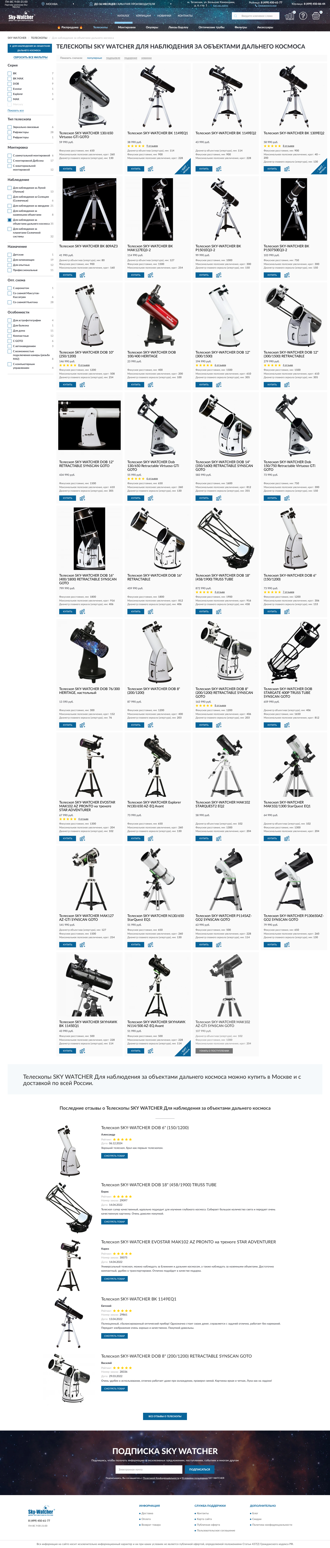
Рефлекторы (21, 132)
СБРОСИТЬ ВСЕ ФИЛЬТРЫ (31, 57)
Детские (18, 254)
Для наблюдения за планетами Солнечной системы (26, 233)
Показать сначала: (71, 58)
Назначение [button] (17, 246)
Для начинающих (23, 260)
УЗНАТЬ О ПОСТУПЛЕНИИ (214, 1051)
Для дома (19, 330)
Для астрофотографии (27, 320)
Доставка (147, 1513)
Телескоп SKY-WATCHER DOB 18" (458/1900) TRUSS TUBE (159, 1185)
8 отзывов (288, 146)
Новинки (164, 16)
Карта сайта (204, 1519)
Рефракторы (21, 137)
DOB (16, 84)
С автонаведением (24, 346)
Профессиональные (25, 270)
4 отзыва (288, 365)
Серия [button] (13, 65)
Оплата (146, 1519)
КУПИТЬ (67, 169)
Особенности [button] (18, 312)
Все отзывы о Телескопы (165, 1416)
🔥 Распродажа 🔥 (70, 27)
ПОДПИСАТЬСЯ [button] (199, 1469)
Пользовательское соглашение (216, 1530)
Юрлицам (143, 16)
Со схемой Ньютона (25, 302)
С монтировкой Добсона (28, 160)
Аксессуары (265, 27)
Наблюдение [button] (18, 180)
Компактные (21, 336)
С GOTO (18, 341)
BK (15, 73)
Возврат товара (151, 1525)
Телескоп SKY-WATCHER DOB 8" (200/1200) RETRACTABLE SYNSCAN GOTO (176, 1356)
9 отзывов (152, 146)
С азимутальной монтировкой (31, 155)
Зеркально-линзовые (26, 127)
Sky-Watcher (20, 6)
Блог (255, 1513)
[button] (266, 5)
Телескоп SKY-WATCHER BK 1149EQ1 (138, 1299)
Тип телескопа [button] (19, 119)
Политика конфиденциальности (272, 1525)
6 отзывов (220, 365)
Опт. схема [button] (16, 280)
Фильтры (241, 27)
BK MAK (18, 78)
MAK (16, 99)
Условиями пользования (195, 1478)
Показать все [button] (16, 110)
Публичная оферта (208, 1525)
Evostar (17, 89)
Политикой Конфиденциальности (161, 1478)
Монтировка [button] (18, 147)
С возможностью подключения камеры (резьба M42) (31, 355)
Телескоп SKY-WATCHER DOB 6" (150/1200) (145, 1128)
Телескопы (100, 27)
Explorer (18, 94)
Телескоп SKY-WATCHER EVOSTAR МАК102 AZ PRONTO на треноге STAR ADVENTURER (188, 1242)
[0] (316, 16)
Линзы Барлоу (178, 27)
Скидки (256, 1519)
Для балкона (21, 325)
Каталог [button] (123, 16)
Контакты (185, 16)
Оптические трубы (211, 27)
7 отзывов (288, 592)
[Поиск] (235, 16)
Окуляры (152, 27)
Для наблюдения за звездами (31, 206)
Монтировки (127, 27)
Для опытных (21, 265)
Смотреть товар (114, 1156)
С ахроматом (21, 288)
